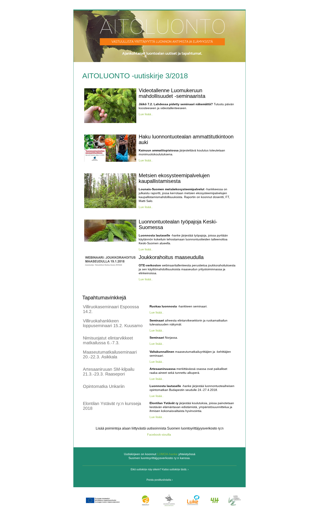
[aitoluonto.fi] (159, 60)
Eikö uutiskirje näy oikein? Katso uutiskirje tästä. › (160, 469)
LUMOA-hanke (167, 454)
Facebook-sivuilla (159, 434)
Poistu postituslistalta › (159, 479)
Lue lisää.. (146, 114)
